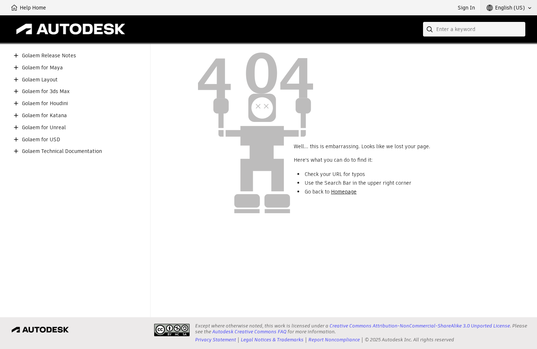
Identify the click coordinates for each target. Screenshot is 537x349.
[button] (509, 7)
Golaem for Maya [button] (42, 68)
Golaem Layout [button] (40, 80)
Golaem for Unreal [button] (44, 127)
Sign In (466, 7)
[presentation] (172, 330)
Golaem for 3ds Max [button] (45, 91)
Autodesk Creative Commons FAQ (249, 331)
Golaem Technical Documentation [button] (62, 151)
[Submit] (430, 29)
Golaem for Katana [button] (44, 115)
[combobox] (474, 29)
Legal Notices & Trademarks (272, 339)
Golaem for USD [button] (41, 140)
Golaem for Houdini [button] (45, 103)
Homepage (344, 191)
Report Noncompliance (334, 339)
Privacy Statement (215, 339)
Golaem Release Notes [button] (49, 56)
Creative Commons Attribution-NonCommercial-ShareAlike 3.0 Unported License (420, 325)
